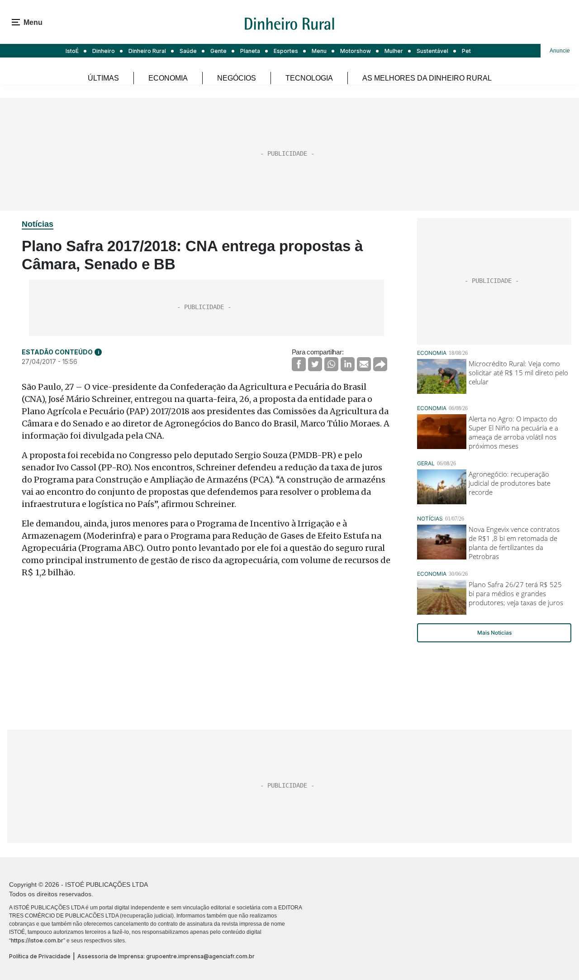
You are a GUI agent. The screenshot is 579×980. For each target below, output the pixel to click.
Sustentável (432, 51)
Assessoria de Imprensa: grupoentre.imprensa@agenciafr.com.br (166, 956)
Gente (218, 51)
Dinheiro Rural (147, 51)
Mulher (393, 51)
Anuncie (560, 51)
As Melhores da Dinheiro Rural (427, 78)
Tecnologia (309, 78)
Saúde (188, 51)
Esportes (286, 51)
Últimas (103, 78)
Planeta (250, 51)
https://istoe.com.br (37, 940)
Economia (168, 78)
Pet (466, 51)
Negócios (236, 78)
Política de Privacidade (40, 956)
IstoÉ (72, 51)
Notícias (37, 224)
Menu (319, 51)
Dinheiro (103, 51)
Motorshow (355, 51)
